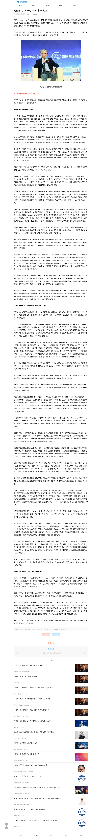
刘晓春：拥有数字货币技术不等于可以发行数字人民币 (33, 721)
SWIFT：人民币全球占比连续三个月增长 (28, 776)
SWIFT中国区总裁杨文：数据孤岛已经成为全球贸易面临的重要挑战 (38, 798)
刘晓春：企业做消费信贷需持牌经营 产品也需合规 (31, 710)
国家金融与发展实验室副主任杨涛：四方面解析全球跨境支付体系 (37, 787)
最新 (20, 5)
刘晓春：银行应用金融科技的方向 (26, 743)
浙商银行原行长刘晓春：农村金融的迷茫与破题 (30, 765)
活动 (74, 5)
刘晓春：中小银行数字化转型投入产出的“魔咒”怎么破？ (33, 687)
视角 (60, 5)
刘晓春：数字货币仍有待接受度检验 (26, 754)
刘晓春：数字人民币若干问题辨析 (26, 676)
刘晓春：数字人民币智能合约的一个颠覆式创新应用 (32, 698)
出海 (47, 5)
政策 (33, 5)
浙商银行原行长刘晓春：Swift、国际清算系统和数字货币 (34, 732)
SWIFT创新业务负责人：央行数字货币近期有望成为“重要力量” (36, 820)
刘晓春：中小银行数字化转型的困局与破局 (29, 665)
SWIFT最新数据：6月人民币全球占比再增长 (29, 809)
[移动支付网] (22, 2)
